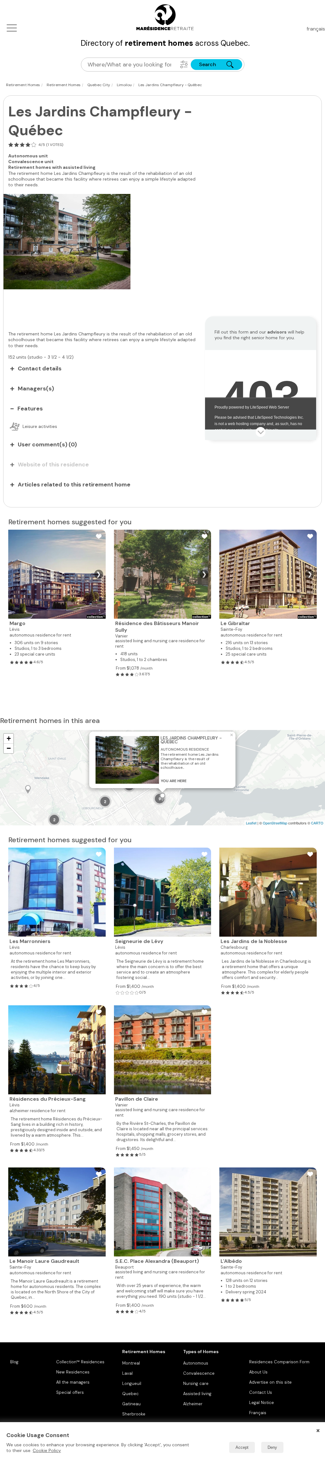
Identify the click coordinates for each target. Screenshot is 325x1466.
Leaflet (251, 822)
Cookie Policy (47, 1450)
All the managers (73, 1382)
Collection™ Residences (80, 1362)
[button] (184, 64)
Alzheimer (192, 1404)
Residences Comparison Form (279, 1362)
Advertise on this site (270, 1382)
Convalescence (199, 1373)
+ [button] (9, 738)
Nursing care (196, 1383)
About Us (258, 1372)
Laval (127, 1373)
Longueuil (131, 1383)
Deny (272, 1447)
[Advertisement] (105, 307)
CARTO (317, 822)
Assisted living (197, 1393)
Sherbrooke (133, 1414)
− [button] (9, 748)
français (316, 28)
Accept (242, 1447)
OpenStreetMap (275, 822)
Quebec (130, 1393)
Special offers (70, 1392)
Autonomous (195, 1363)
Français (257, 1412)
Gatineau (131, 1404)
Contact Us (260, 1392)
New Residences (73, 1372)
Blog (14, 1362)
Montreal (131, 1363)
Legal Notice (261, 1402)
